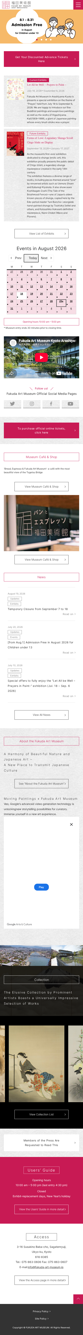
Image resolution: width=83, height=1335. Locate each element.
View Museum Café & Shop (41, 486)
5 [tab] (51, 39)
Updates (14, 598)
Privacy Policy (40, 1311)
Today (33, 258)
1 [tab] (32, 39)
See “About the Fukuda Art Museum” (41, 783)
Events (14, 637)
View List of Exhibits (41, 233)
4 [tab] (46, 39)
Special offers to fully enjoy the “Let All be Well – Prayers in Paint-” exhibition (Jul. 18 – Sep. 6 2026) (41, 685)
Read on (68, 614)
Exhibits (14, 603)
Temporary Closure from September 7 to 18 (38, 609)
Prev (18, 258)
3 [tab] (41, 39)
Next (44, 258)
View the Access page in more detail (41, 1280)
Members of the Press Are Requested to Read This (41, 1143)
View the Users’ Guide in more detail (41, 1209)
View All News (41, 714)
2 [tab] (37, 39)
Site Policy (41, 1318)
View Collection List (41, 1114)
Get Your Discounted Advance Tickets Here (41, 59)
